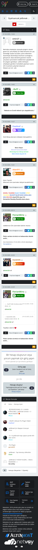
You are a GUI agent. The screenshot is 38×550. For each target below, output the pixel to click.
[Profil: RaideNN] (7, 262)
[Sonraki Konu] (33, 18)
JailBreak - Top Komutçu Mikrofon (20, 452)
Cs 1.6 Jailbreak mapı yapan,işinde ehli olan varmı (21, 437)
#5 (34, 210)
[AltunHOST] (19, 535)
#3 (34, 121)
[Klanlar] (20, 11)
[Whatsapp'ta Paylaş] (31, 73)
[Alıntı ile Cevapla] (33, 79)
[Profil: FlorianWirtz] (7, 217)
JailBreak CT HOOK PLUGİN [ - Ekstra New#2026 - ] (20, 461)
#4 (34, 165)
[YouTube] (16, 547)
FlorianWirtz (7, 244)
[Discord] (22, 547)
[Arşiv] (12, 11)
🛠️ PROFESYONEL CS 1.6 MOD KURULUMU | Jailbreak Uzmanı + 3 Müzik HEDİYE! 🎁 (20, 411)
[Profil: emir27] (7, 41)
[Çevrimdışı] (4, 38)
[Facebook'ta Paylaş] (26, 73)
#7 (34, 287)
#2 (34, 84)
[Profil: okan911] (7, 172)
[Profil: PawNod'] (7, 129)
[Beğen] (5, 73)
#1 (34, 34)
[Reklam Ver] (16, 11)
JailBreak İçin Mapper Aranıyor (19, 428)
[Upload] (3, 11)
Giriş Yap (23, 4)
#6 (34, 255)
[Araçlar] (25, 11)
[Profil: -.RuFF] (7, 92)
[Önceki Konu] (4, 18)
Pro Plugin (12, 445)
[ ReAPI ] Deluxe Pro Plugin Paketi (20, 421)
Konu (10, 404)
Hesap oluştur (16, 391)
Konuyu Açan (18, 404)
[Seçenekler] (32, 29)
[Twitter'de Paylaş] (28, 73)
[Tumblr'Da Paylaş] (33, 73)
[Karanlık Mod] (33, 11)
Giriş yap (22, 373)
